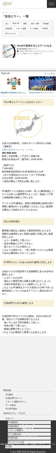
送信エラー (38, 54)
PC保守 (45, 29)
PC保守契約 (11, 409)
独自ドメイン (28, 54)
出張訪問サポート (14, 398)
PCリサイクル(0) (16, 442)
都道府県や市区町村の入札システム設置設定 (18, 93)
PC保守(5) (13, 438)
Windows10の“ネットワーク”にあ (42, 93)
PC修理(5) (13, 422)
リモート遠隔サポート (16, 402)
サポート (34, 49)
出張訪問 (8, 29)
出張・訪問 (35, 24)
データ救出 (34, 29)
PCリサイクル (10, 34)
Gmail (21, 51)
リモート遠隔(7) (15, 430)
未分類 (8, 446)
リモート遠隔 (21, 29)
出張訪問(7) (13, 426)
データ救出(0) (14, 434)
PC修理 (46, 24)
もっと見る (49, 73)
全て (7, 24)
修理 (25, 24)
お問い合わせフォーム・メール (17, 149)
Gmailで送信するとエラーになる (34, 45)
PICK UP (16, 23)
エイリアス (36, 51)
